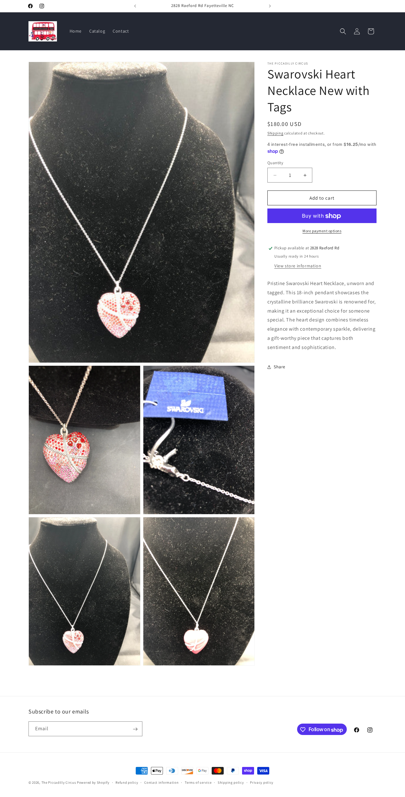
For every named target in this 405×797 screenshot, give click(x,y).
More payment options (321, 231)
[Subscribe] (135, 729)
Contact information (161, 782)
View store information (297, 266)
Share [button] (279, 367)
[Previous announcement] (135, 6)
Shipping (275, 133)
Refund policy (126, 782)
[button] (343, 31)
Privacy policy (261, 782)
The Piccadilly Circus (58, 782)
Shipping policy (231, 782)
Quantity (275, 162)
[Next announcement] (270, 6)
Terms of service (198, 782)
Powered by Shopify (93, 782)
